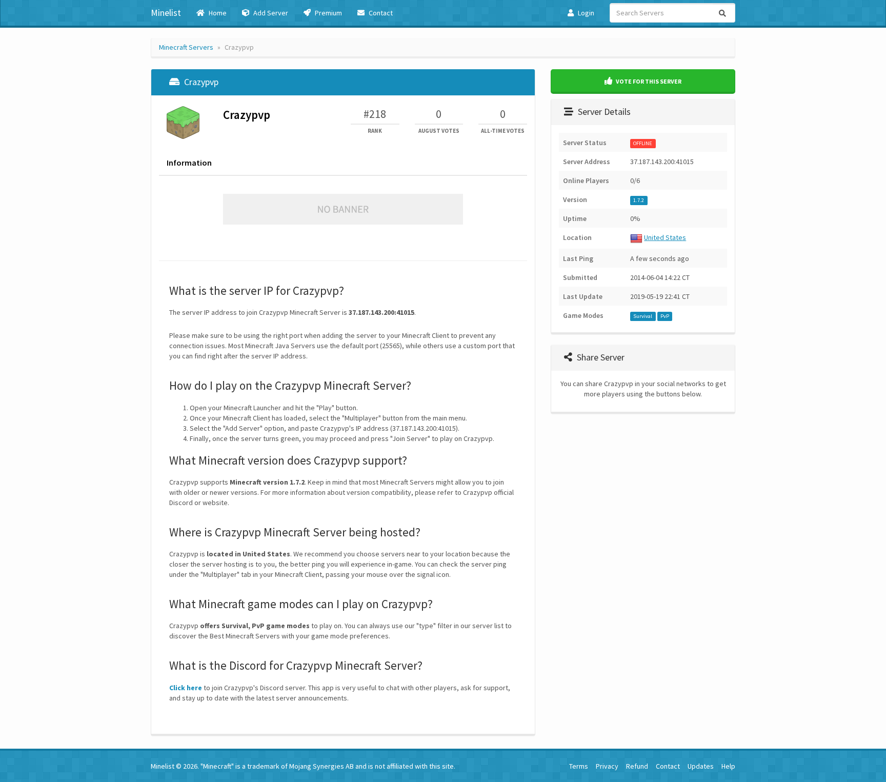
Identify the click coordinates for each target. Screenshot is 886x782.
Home (217, 12)
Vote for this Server (648, 81)
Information (189, 162)
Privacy (607, 766)
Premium (327, 12)
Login (585, 12)
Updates (701, 766)
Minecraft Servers (186, 47)
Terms (578, 766)
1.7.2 (638, 200)
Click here (185, 687)
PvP (664, 316)
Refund (637, 766)
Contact (380, 12)
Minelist (166, 12)
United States (665, 237)
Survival (642, 316)
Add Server (270, 12)
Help (728, 766)
